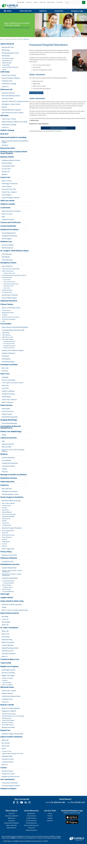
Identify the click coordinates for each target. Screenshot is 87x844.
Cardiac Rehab (6, 396)
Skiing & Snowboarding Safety (11, 283)
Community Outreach (8, 466)
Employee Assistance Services (11, 160)
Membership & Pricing (8, 312)
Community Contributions (10, 783)
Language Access (21, 836)
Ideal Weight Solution (8, 670)
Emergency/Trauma (8, 263)
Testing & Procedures (8, 394)
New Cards (5, 368)
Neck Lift (4, 546)
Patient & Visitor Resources (31, 825)
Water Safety (6, 288)
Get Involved (6, 637)
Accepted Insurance (8, 219)
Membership (5, 50)
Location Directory (31, 820)
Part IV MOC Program (7, 339)
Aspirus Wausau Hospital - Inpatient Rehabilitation (11, 574)
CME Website (6, 257)
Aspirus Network (7, 44)
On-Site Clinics (6, 169)
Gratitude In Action (8, 759)
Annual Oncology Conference (11, 197)
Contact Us (29, 2)
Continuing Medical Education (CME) (13, 330)
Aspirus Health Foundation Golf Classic (12, 753)
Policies (4, 69)
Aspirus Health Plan (11, 825)
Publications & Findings (9, 83)
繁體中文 (14, 838)
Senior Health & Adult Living (11, 601)
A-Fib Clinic (5, 388)
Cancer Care (5, 177)
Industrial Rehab (7, 163)
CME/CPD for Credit (7, 337)
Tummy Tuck (5, 523)
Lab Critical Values (7, 98)
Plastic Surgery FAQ (8, 549)
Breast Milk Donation (8, 724)
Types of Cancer (7, 181)
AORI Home (5, 72)
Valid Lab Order (6, 447)
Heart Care (4, 374)
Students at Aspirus (8, 788)
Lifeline (4, 607)
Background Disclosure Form (11, 776)
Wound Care (5, 730)
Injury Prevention (7, 266)
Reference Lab (6, 89)
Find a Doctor (25, 11)
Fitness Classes (6, 310)
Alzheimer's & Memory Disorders (12, 604)
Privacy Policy (6, 551)
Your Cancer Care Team (9, 189)
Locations (58, 11)
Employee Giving (7, 639)
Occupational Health (8, 166)
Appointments (31, 813)
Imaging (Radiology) (8, 420)
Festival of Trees (6, 751)
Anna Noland (58, 131)
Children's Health (7, 204)
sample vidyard (6, 597)
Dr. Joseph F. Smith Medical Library (14, 250)
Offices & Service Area (8, 411)
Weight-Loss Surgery (8, 675)
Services (42, 11)
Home (1, 39)
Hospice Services (7, 414)
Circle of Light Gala (7, 645)
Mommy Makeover (7, 512)
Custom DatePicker (8, 226)
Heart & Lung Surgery (8, 380)
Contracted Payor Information (10, 67)
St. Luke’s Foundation (9, 627)
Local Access (5, 207)
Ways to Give (6, 634)
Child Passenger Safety (9, 273)
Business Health (7, 157)
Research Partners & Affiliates (11, 78)
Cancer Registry (6, 195)
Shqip (49, 838)
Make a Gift (43, 2)
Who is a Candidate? (7, 685)
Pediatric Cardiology (8, 391)
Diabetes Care (6, 241)
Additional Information (9, 347)
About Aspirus (11, 811)
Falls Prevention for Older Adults (11, 269)
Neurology (5, 616)
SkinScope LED (6, 518)
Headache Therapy (8, 587)
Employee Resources (8, 301)
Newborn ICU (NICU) (7, 722)
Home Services (6, 405)
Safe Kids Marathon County (10, 494)
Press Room (59, 2)
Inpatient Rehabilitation (9, 568)
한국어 (34, 838)
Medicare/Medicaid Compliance (11, 110)
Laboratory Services (8, 438)
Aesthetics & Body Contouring (11, 500)
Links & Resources (7, 260)
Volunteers (50, 820)
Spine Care (5, 624)
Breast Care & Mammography (11, 708)
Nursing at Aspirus (7, 771)
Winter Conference (7, 402)
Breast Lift (5, 533)
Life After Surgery (6, 682)
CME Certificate (6, 335)
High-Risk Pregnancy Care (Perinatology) (13, 716)
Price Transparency (45, 836)
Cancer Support (7, 186)
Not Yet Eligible (6, 238)
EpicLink (4, 107)
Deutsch (20, 838)
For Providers (5, 324)
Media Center (51, 2)
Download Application (36, 93)
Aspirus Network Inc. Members (11, 211)
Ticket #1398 (5, 663)
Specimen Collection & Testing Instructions (15, 101)
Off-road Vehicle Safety (9, 281)
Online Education (7, 481)
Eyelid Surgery (6, 541)
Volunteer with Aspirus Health (13, 39)
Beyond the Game (7, 148)
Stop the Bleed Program (9, 298)
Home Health (6, 408)
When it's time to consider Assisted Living (15, 610)
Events (4, 748)
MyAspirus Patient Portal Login (72, 813)
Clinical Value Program (8, 58)
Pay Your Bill (31, 828)
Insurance (4, 680)
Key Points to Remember (9, 319)
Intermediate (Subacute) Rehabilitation (10, 427)
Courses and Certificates (10, 222)
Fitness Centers (6, 304)
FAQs (3, 216)
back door (4, 134)
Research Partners (7, 693)
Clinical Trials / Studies (9, 75)
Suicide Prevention (7, 290)
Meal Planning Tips (7, 248)
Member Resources (7, 60)
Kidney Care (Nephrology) (10, 431)
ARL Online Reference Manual (11, 95)
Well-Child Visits (7, 488)
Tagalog (53, 838)
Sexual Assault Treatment (10, 295)
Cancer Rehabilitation (8, 591)
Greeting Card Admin (9, 364)
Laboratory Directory (8, 93)
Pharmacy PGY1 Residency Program (13, 350)
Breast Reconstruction (8, 535)
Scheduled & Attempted (9, 236)
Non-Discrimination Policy (9, 836)
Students (50, 818)
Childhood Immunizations (10, 491)
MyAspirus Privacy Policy (9, 555)
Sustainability (6, 359)
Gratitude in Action (8, 651)
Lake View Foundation (8, 653)
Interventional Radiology (9, 423)
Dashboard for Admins (9, 229)
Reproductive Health (8, 727)
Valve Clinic (5, 385)
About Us (5, 656)
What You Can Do (7, 214)
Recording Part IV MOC (9, 343)
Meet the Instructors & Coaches (10, 317)
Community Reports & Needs (11, 785)
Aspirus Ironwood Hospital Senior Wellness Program (15, 141)
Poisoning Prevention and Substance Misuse (14, 275)
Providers (50, 816)
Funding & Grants (7, 81)
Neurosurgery (6, 622)
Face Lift (4, 544)
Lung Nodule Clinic (8, 561)
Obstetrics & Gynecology (8, 714)
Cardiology (5, 377)
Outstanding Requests (9, 233)
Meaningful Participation (9, 345)
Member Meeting (6, 63)
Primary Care (6, 171)
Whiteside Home (7, 687)
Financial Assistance (31, 823)
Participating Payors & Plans (10, 53)
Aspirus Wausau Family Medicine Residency (15, 327)
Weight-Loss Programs (9, 666)
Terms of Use (35, 836)
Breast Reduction (7, 537)
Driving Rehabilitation (8, 583)
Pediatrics (4, 485)
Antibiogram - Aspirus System (11, 104)
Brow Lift (4, 539)
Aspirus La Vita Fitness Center (11, 308)
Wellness (4, 174)
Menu (9, 11)
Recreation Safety (7, 277)
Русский (29, 838)
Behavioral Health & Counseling (13, 137)
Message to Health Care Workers (13, 474)
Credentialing (5, 65)
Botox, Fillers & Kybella (8, 503)
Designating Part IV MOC (9, 341)
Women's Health (7, 705)
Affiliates (53, 836)
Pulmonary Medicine (8, 558)
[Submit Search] (83, 2)
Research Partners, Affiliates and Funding (14, 121)
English (4, 838)
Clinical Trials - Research (9, 192)
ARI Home (4, 115)
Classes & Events (31, 816)
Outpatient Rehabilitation (10, 578)
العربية (24, 838)
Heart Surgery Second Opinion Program (12, 382)
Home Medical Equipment (10, 417)
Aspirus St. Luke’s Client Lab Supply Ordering (13, 450)
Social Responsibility (8, 361)
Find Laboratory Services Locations (12, 112)
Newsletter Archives (8, 478)
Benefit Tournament (8, 642)
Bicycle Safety (7, 279)
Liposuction (5, 510)
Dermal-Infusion (6, 505)
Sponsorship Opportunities (10, 648)
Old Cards (5, 371)
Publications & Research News (11, 696)
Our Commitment (7, 779)
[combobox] (73, 2)
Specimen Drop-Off (8, 444)
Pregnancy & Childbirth (9, 711)
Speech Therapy (6, 589)
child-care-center (7, 200)
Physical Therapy (6, 585)
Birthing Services (6, 718)
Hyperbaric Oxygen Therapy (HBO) (12, 734)
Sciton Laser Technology (9, 514)
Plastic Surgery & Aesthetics (11, 497)
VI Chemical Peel (6, 525)
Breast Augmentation (8, 530)
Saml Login (4, 594)
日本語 (59, 838)
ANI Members (6, 56)
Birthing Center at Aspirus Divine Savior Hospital (13, 152)
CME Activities (6, 333)
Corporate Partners (8, 762)
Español (8, 838)
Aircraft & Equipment (8, 457)
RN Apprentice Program (8, 774)
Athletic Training (7, 130)
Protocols (5, 471)
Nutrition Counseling (8, 672)
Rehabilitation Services (9, 564)
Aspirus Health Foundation (11, 737)
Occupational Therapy (8, 581)
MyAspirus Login (77, 11)
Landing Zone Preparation (10, 463)
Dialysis (4, 435)
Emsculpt (4, 507)
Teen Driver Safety (7, 292)
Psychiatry (5, 145)
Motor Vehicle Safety (8, 271)
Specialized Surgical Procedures (12, 528)
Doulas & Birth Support (8, 720)
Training (4, 469)
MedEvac (4, 454)
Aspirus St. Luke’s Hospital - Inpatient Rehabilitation (12, 571)
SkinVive (4, 521)
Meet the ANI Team (8, 47)
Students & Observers (8, 353)
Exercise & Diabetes (8, 245)
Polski (45, 838)
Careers (36, 2)
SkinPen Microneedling (8, 516)
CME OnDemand (7, 254)
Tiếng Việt (40, 838)
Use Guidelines (6, 460)
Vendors (58, 836)
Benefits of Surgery (7, 678)
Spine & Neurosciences (9, 613)
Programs (4, 315)
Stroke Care (5, 619)
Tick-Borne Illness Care (9, 659)
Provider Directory (31, 818)
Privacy (29, 836)
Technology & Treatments (10, 183)
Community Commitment (11, 816)
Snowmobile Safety (8, 286)
